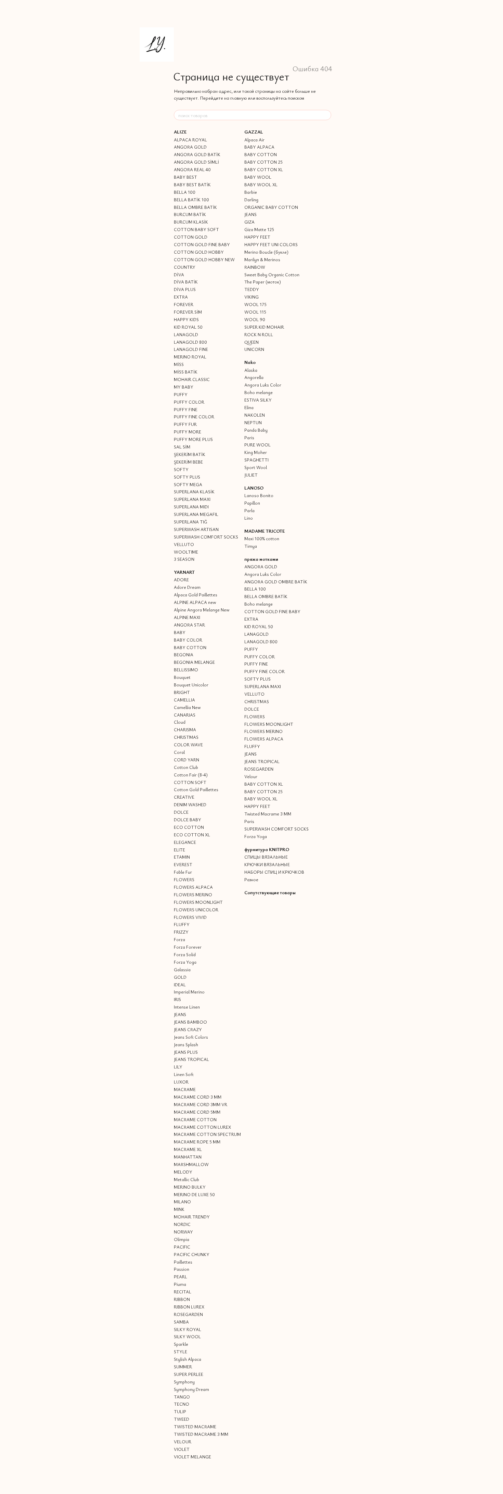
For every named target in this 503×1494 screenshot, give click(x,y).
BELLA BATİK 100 (191, 200)
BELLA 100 (184, 192)
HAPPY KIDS (186, 319)
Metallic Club (186, 1179)
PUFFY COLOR (189, 402)
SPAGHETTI (256, 460)
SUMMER (183, 1367)
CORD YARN (186, 760)
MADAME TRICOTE (264, 531)
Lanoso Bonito (258, 495)
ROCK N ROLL (258, 334)
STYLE (180, 1352)
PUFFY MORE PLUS (193, 439)
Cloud (179, 722)
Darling (251, 200)
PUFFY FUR (185, 424)
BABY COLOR (188, 640)
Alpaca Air (254, 140)
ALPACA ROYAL (190, 140)
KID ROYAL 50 (188, 327)
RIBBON (182, 1299)
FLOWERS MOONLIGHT (198, 902)
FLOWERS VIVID (190, 917)
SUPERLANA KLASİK (194, 492)
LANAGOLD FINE (191, 349)
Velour (250, 776)
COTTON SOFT (190, 782)
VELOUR (182, 1442)
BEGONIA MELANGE (194, 662)
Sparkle (181, 1344)
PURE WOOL (257, 445)
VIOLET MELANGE (192, 1457)
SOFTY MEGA (188, 484)
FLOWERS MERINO (193, 894)
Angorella (253, 377)
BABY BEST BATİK (192, 184)
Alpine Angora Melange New (201, 610)
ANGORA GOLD (190, 147)
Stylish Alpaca (187, 1359)
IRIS (177, 999)
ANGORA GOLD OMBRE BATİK (275, 582)
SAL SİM (182, 447)
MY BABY (183, 387)
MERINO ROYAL (190, 357)
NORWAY (183, 1232)
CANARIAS (184, 715)
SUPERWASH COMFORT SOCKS (206, 537)
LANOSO (253, 487)
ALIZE (180, 131)
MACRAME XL (188, 1149)
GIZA (249, 222)
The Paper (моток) (262, 282)
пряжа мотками (261, 559)
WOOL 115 (255, 312)
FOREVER (183, 304)
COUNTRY (184, 267)
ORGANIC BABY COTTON (271, 207)
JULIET (251, 475)
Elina (249, 407)
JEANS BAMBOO (190, 1022)
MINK (179, 1209)
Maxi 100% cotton (261, 538)
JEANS (180, 1014)
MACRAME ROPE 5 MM (197, 1142)
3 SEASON (184, 559)
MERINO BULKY (190, 1187)
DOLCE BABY (187, 819)
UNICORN (254, 349)
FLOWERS (184, 879)
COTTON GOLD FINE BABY (202, 244)
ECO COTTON (189, 827)
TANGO (182, 1397)
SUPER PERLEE (188, 1374)
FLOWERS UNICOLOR (196, 910)
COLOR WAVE (188, 745)
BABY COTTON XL (263, 169)
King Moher (255, 452)
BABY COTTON (190, 647)
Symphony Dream (191, 1389)
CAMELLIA (184, 700)
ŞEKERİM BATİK (189, 454)
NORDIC (182, 1224)
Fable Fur (183, 872)
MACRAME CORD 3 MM (197, 1097)
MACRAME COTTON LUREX (202, 1127)
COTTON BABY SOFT (196, 229)
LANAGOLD (186, 334)
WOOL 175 (255, 304)
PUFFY (181, 394)
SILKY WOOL (187, 1336)
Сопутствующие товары (270, 892)
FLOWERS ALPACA (193, 887)
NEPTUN (253, 422)
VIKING (251, 297)
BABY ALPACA (259, 147)
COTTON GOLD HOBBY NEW (204, 259)
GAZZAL (253, 131)
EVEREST (183, 864)
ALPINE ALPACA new (195, 602)
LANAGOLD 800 (190, 342)
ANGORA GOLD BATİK (197, 154)
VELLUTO (184, 544)
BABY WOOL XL (261, 184)
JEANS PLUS (186, 1052)
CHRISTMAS (186, 737)
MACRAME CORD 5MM (197, 1112)
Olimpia (181, 1239)
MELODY (183, 1172)
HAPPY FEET (257, 237)
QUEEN (251, 342)
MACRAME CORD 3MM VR (200, 1104)
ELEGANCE (185, 842)
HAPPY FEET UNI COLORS (271, 244)
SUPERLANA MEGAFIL (196, 514)
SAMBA (181, 1322)
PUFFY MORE (187, 432)
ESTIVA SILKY (258, 400)
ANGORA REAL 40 (192, 169)
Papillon (252, 503)
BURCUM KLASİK (191, 222)
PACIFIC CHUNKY (191, 1254)
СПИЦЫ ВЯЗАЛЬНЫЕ (266, 857)
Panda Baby (256, 430)
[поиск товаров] (325, 115)
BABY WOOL (257, 177)
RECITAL (182, 1292)
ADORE (181, 580)
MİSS (179, 364)
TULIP (180, 1411)
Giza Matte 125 (259, 229)
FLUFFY (182, 924)
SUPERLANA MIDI (191, 507)
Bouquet (182, 677)
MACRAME (185, 1089)
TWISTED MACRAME (195, 1426)
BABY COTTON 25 (263, 162)
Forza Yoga (185, 962)
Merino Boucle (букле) (266, 252)
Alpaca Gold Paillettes (195, 595)
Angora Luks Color (262, 385)
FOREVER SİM (188, 312)
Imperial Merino (189, 992)
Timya (250, 546)
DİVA (179, 274)
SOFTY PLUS (187, 477)
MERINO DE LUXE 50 (194, 1194)
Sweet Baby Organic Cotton (271, 274)
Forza (179, 939)
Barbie (250, 192)
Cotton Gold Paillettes (196, 789)
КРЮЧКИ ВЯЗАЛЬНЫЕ (267, 864)
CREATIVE (184, 797)
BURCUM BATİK (190, 214)
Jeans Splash (186, 1044)
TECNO (181, 1404)
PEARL (180, 1277)
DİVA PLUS (185, 289)
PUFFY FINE (185, 409)
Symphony (184, 1382)
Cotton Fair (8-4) (191, 775)
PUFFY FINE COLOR (194, 417)
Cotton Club (186, 767)
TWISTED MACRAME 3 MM (201, 1434)
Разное (251, 879)
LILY (178, 1067)
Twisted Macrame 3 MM (267, 814)
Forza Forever (188, 947)
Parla (249, 510)
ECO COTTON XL (192, 835)
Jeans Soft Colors (191, 1037)
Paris (249, 437)
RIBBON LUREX (189, 1307)
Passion (181, 1269)
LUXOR (181, 1082)
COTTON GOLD (190, 237)
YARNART (184, 572)
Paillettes (183, 1262)
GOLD (180, 977)
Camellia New (187, 707)
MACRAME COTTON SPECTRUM (207, 1134)
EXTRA (181, 297)
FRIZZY (181, 932)
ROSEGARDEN (188, 1314)
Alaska (250, 370)
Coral (179, 752)
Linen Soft (184, 1074)
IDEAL (180, 985)
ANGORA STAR (189, 625)
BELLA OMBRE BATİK (195, 207)
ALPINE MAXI (187, 617)
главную (238, 97)
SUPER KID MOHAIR (264, 327)
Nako (250, 362)
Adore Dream (187, 587)
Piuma (180, 1284)
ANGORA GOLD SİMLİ (196, 162)
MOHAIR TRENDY (192, 1217)
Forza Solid (185, 954)
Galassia (182, 969)
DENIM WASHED (190, 804)
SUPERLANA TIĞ (190, 522)
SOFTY (181, 469)
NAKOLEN (254, 415)
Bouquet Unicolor (191, 685)
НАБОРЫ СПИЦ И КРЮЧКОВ (274, 872)
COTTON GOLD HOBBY (199, 252)
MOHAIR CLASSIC (192, 379)
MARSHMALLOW (191, 1164)
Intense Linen (187, 1007)
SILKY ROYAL (187, 1329)
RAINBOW (254, 267)
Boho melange (258, 392)
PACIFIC (182, 1247)
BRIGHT (182, 692)
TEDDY (251, 289)
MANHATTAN (188, 1157)
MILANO (182, 1202)
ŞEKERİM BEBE (188, 462)
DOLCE (181, 812)
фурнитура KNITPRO (266, 849)
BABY (179, 632)
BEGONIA (183, 654)
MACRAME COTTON (195, 1119)
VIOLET (182, 1449)
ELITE (179, 850)
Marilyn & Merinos (262, 259)
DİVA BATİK (186, 282)
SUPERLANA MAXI (192, 499)
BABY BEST (185, 177)
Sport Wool (255, 467)
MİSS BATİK (185, 372)
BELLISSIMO (186, 670)
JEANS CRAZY (188, 1029)
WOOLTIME (186, 552)
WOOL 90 (254, 319)
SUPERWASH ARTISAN (196, 529)
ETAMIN (182, 857)
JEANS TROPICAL (191, 1059)
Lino (248, 518)
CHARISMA (185, 729)
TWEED (181, 1419)
